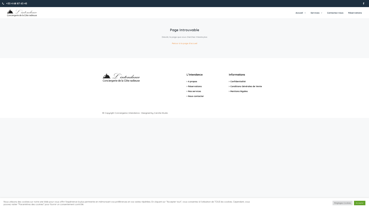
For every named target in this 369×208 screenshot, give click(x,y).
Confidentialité (238, 81)
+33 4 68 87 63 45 (16, 3)
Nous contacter (196, 96)
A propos (192, 81)
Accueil (299, 13)
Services (315, 13)
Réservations (355, 13)
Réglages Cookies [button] (342, 203)
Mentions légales (239, 91)
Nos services (194, 91)
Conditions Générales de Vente (246, 86)
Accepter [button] (360, 203)
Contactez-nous (335, 13)
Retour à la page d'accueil (184, 43)
